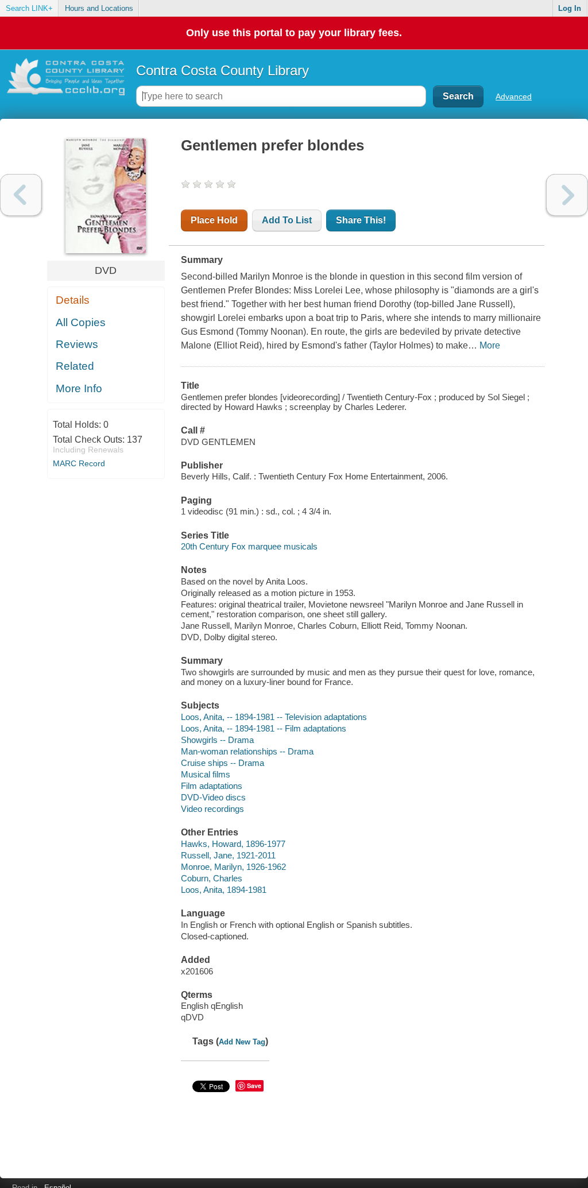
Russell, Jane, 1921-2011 (228, 855)
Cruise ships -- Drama (222, 763)
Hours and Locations (99, 8)
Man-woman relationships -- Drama (247, 751)
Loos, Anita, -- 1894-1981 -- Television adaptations (274, 717)
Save (254, 1085)
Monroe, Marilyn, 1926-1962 (233, 867)
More (489, 345)
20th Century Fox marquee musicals (249, 546)
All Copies (81, 322)
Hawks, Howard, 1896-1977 (233, 844)
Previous (21, 195)
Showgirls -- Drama (217, 740)
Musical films (205, 774)
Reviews (77, 344)
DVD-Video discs (213, 797)
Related (75, 366)
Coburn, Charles (211, 878)
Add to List (287, 220)
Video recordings (212, 809)
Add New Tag (242, 1042)
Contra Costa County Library (222, 70)
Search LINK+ (29, 8)
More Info (79, 388)
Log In (569, 8)
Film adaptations (211, 786)
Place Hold (214, 220)
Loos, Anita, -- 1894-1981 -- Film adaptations (263, 728)
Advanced (514, 96)
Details (73, 300)
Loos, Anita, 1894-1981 (223, 890)
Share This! (361, 220)
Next (567, 195)
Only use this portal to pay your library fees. (294, 32)
